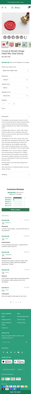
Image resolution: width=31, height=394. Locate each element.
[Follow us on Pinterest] (15, 352)
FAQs (3, 316)
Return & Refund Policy (6, 324)
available (6, 164)
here (9, 169)
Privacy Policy (21, 322)
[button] (6, 62)
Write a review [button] (15, 210)
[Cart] (28, 7)
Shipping (4, 174)
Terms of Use (21, 319)
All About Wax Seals (23, 316)
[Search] (5, 7)
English (20, 369)
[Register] (26, 342)
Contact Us (5, 328)
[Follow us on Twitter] (7, 352)
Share (3, 108)
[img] (5, 220)
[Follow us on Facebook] (3, 352)
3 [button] (16, 302)
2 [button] (13, 302)
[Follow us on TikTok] (22, 352)
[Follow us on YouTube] (18, 352)
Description (5, 116)
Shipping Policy (6, 319)
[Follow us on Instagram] (11, 352)
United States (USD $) (8, 369)
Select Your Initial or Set (9, 67)
